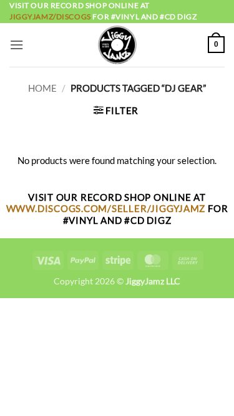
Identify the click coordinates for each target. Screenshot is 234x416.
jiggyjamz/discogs (50, 16)
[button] (16, 45)
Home (42, 88)
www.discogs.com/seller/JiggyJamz (107, 208)
